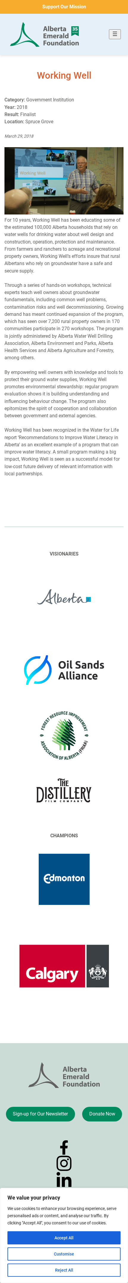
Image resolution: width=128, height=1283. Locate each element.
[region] (64, 1235)
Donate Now (102, 1114)
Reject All (64, 1270)
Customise (64, 1254)
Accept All (64, 1237)
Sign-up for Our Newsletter (40, 1114)
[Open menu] (115, 34)
